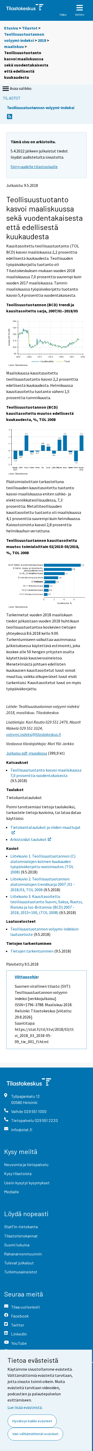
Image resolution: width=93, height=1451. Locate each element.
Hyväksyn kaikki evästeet (32, 1421)
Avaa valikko (21, 88)
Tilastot (29, 28)
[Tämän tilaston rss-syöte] (9, 118)
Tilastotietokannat (21, 1235)
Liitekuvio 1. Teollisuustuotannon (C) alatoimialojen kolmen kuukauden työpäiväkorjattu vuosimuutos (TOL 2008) (42, 864)
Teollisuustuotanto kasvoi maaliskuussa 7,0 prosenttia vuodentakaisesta (45, 772)
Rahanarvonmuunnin (23, 1253)
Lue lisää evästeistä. (25, 1407)
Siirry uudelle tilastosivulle (34, 166)
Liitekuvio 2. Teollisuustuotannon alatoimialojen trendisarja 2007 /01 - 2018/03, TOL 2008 (42, 884)
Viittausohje (26, 976)
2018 (42, 40)
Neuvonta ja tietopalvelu (26, 1164)
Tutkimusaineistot (20, 1271)
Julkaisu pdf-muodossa (26, 753)
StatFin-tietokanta (21, 1226)
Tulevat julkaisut (19, 1262)
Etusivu (11, 28)
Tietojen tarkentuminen (31, 951)
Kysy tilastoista (18, 1173)
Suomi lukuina (16, 1244)
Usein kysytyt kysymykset (27, 1182)
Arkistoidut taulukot (28, 839)
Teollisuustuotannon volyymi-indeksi (40, 107)
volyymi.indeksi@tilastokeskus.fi (33, 734)
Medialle (11, 1191)
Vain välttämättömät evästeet (35, 1433)
